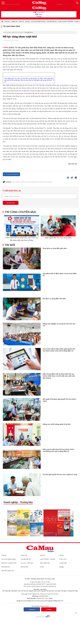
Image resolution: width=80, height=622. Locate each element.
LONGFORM (63, 563)
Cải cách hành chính (38, 21)
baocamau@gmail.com (29, 601)
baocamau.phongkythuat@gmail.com (50, 601)
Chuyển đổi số (51, 21)
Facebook (32, 609)
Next (75, 519)
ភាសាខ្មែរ (38, 16)
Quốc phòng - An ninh (65, 21)
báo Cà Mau (16, 182)
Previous (5, 519)
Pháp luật (63, 559)
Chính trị (14, 21)
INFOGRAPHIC (5, 567)
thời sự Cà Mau (38, 182)
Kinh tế (21, 21)
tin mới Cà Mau (29, 182)
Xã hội (27, 21)
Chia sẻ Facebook (12, 174)
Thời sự (7, 21)
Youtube (48, 609)
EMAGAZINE (24, 567)
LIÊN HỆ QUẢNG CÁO (7, 570)
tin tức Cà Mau (48, 182)
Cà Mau (22, 182)
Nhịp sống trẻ (45, 563)
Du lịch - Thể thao (27, 563)
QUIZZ (42, 567)
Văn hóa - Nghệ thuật (9, 563)
